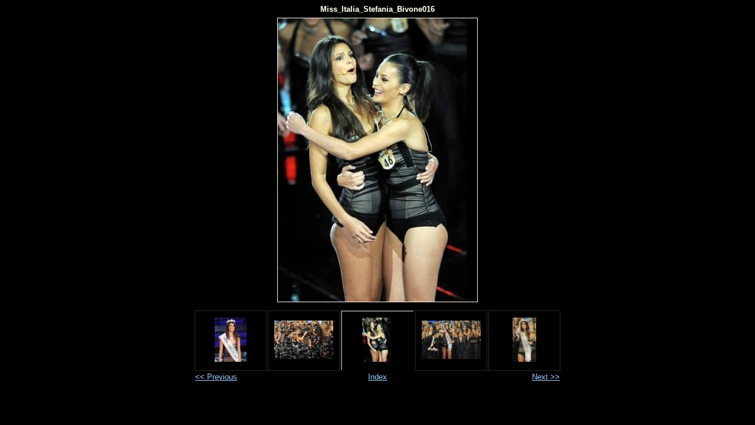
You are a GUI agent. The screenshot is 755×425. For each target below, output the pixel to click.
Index (377, 376)
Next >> (546, 376)
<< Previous (216, 376)
